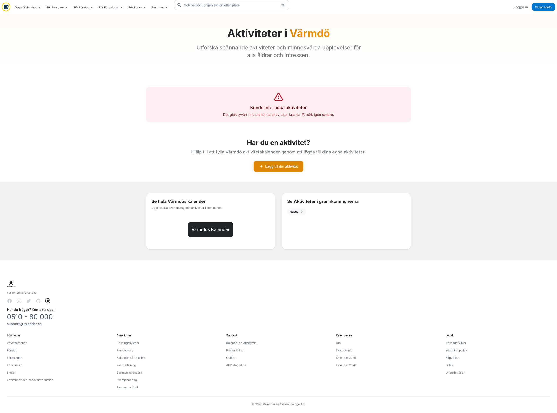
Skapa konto (543, 7)
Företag (12, 350)
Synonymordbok (128, 387)
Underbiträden (455, 372)
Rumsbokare (125, 350)
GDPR (449, 365)
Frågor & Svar (235, 350)
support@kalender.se (24, 324)
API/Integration (236, 365)
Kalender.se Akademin (241, 343)
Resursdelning (126, 365)
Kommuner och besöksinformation (30, 380)
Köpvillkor (452, 357)
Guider (230, 357)
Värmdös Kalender (210, 229)
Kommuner (14, 365)
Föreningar (14, 357)
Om (338, 343)
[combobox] (231, 5)
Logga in (521, 7)
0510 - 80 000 (30, 317)
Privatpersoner (17, 343)
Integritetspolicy (456, 350)
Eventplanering (127, 380)
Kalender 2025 (346, 357)
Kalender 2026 (346, 365)
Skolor (11, 372)
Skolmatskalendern (129, 372)
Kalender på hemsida (131, 357)
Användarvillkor (456, 343)
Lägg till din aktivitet (281, 166)
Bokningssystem (128, 343)
